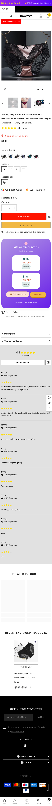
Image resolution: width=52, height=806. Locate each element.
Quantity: (6, 202)
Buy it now (26, 226)
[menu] (3, 16)
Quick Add (26, 667)
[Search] (11, 16)
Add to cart (23, 216)
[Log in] (41, 15)
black (15, 687)
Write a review (22, 362)
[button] (42, 89)
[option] (26, 55)
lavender (25, 687)
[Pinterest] (25, 745)
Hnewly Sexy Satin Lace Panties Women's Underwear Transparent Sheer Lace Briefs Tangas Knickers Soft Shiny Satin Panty (25, 676)
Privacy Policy (42, 727)
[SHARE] (48, 217)
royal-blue (18, 687)
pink (22, 687)
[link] (13, 615)
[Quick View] (35, 642)
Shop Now (38, 294)
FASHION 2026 (7, 9)
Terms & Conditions (17, 731)
